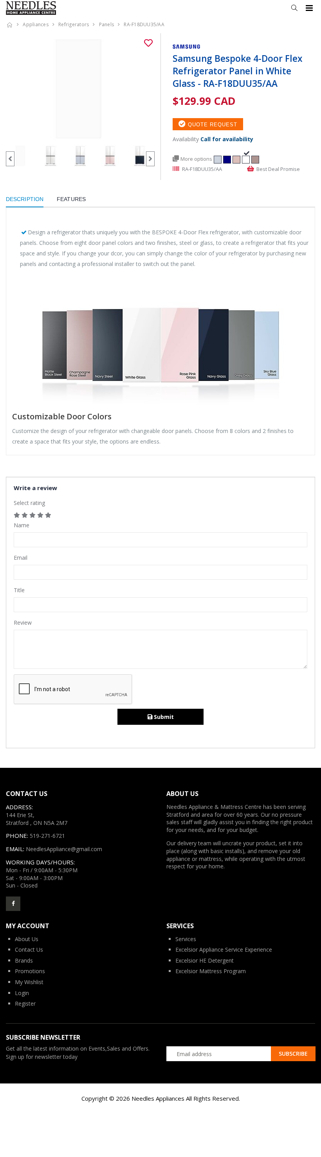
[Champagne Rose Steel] (255, 158)
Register (25, 1003)
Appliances (36, 24)
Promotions (30, 971)
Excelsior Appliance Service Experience (223, 949)
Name (21, 525)
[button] (294, 8)
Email (20, 557)
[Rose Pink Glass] (236, 158)
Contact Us (29, 949)
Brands (24, 960)
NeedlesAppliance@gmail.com (64, 849)
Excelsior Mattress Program (210, 971)
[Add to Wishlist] (148, 43)
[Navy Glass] (227, 158)
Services (185, 939)
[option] (80, 89)
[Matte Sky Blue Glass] (218, 158)
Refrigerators (73, 24)
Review (23, 622)
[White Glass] (246, 158)
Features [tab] (71, 199)
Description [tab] (24, 199)
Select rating (29, 503)
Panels (106, 24)
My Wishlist (29, 982)
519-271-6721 (47, 835)
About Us (26, 939)
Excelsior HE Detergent (204, 960)
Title (19, 590)
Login (22, 993)
